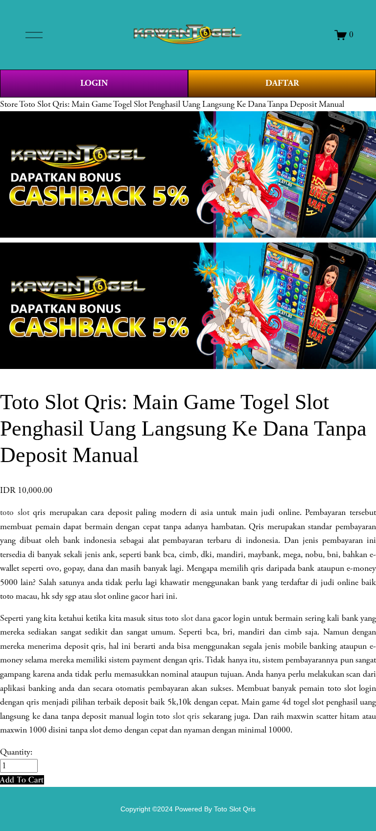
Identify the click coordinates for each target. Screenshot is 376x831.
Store (9, 104)
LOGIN (94, 83)
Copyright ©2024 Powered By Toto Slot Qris (188, 809)
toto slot (14, 512)
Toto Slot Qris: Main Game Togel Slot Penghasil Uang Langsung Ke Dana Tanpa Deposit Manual (181, 104)
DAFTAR (282, 83)
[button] (22, 779)
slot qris (186, 716)
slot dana (196, 618)
